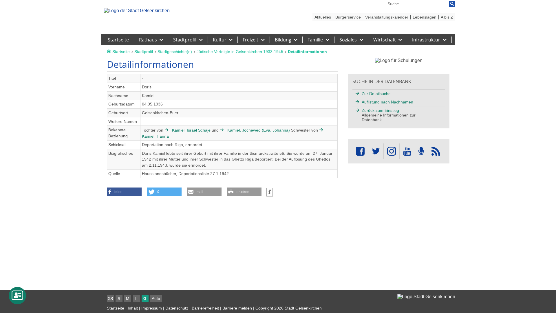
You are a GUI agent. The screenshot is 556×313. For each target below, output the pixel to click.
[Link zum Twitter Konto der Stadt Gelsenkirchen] (375, 151)
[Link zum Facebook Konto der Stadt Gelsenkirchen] (360, 151)
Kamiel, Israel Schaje (191, 130)
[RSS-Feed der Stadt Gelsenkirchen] (436, 151)
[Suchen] (452, 4)
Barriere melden (237, 308)
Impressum (151, 308)
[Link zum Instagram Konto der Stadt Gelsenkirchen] (391, 151)
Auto (156, 298)
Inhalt (133, 308)
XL (144, 298)
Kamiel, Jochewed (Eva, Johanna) (258, 130)
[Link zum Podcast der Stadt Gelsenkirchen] (421, 151)
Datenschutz (176, 308)
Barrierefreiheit (205, 308)
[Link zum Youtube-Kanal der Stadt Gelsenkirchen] (407, 151)
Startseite (115, 308)
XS (110, 298)
